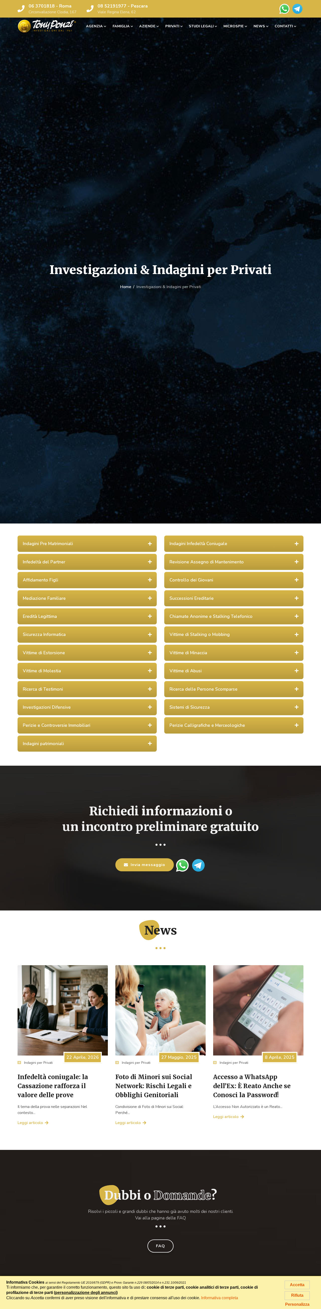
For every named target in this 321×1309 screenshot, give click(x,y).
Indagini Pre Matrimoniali (48, 544)
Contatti (284, 26)
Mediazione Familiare (44, 598)
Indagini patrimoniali (43, 744)
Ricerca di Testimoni (43, 689)
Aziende (147, 26)
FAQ (160, 1246)
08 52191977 (112, 6)
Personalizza (297, 1304)
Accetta (297, 1285)
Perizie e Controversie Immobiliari (56, 725)
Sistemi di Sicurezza (190, 707)
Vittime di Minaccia (188, 653)
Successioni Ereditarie (192, 598)
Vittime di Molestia (42, 671)
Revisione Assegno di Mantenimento (207, 562)
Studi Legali (201, 26)
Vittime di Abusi (186, 671)
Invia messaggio (148, 865)
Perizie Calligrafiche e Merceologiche (207, 725)
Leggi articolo (30, 1123)
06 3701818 (42, 6)
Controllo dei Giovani (191, 580)
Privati (172, 26)
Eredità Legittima (40, 616)
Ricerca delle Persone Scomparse (203, 689)
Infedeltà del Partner (44, 562)
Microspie (233, 26)
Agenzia (94, 26)
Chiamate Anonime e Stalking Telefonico (211, 616)
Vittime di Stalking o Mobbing (200, 634)
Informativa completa (219, 1298)
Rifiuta (297, 1295)
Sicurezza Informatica (44, 634)
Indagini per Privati (38, 1062)
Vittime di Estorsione (44, 653)
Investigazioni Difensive (47, 707)
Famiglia (121, 26)
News (259, 26)
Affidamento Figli (40, 580)
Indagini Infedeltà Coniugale (198, 544)
